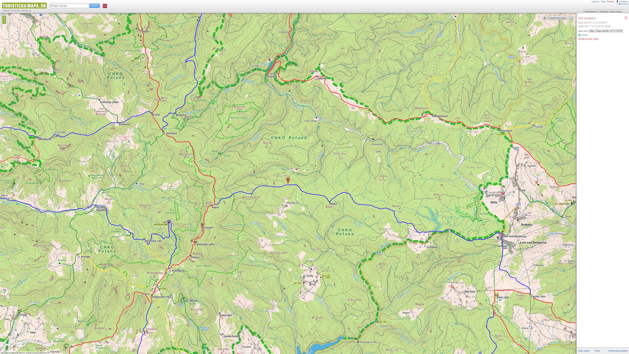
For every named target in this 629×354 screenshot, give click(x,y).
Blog (603, 1)
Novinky (610, 1)
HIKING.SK (26, 11)
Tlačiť (597, 350)
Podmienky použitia (617, 350)
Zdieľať (584, 35)
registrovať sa (622, 4)
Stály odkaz (584, 350)
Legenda (595, 1)
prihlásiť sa (623, 1)
